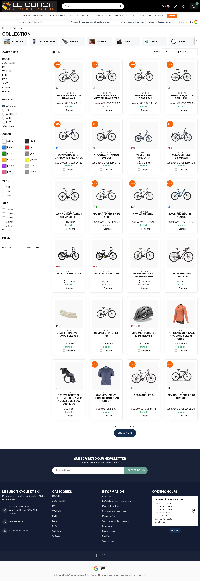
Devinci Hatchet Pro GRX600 (181, 396)
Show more (125, 432)
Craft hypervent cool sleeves (69, 334)
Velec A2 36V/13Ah (68, 273)
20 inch (9, 226)
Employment (108, 530)
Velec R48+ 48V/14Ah (143, 156)
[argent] (94, 88)
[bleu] (57, 148)
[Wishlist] (183, 6)
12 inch (9, 210)
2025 (8, 191)
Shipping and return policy (115, 510)
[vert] (97, 207)
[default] (57, 388)
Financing (107, 525)
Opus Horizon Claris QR (181, 275)
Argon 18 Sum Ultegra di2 (143, 97)
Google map (108, 540)
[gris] (169, 88)
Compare (70, 110)
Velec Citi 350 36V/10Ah (181, 156)
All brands (11, 106)
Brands (159, 15)
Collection (17, 28)
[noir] (132, 207)
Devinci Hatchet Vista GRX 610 (144, 275)
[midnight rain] (134, 207)
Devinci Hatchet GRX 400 (106, 215)
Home (26, 15)
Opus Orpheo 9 (144, 395)
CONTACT (131, 15)
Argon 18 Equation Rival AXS (181, 97)
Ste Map (106, 535)
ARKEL (9, 118)
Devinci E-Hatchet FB (106, 334)
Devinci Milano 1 (144, 214)
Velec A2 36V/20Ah (106, 273)
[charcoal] (57, 88)
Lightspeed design (122, 575)
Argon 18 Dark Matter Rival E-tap (106, 97)
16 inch (9, 218)
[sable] (94, 207)
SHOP (118, 15)
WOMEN (86, 15)
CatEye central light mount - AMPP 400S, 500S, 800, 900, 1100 (68, 399)
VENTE (171, 15)
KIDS (108, 15)
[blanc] (134, 326)
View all (175, 530)
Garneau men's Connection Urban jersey (106, 398)
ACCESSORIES (56, 15)
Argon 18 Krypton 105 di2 (106, 156)
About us (106, 495)
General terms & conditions (116, 520)
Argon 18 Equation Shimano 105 (69, 215)
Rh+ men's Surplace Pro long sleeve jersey (181, 336)
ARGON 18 (11, 114)
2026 (8, 195)
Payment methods (111, 505)
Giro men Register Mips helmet (143, 334)
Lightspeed (107, 575)
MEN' (98, 15)
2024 (8, 187)
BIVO (8, 122)
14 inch (9, 214)
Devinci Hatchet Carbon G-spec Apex (69, 156)
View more (8, 126)
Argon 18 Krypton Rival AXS (68, 97)
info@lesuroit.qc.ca (18, 530)
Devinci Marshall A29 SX (181, 215)
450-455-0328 (16, 521)
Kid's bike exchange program (116, 500)
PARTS (72, 15)
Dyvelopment (140, 575)
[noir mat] (136, 326)
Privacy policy (109, 515)
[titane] (134, 148)
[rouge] (132, 148)
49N (8, 110)
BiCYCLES (38, 15)
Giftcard (145, 15)
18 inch (9, 222)
